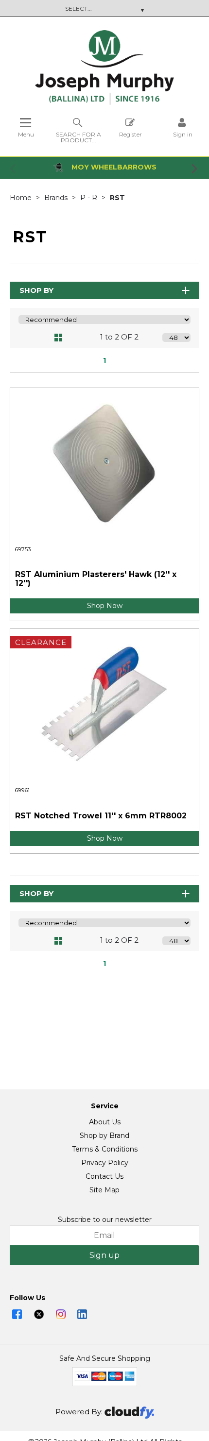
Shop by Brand (104, 1135)
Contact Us (104, 1176)
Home (22, 197)
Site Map (104, 1190)
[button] (13, 168)
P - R (89, 197)
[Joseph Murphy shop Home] (104, 102)
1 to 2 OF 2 (119, 336)
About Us (105, 1122)
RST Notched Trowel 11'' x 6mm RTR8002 (101, 815)
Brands (57, 197)
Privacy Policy (104, 1162)
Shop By (36, 290)
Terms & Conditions (105, 1149)
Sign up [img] (104, 1255)
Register (130, 134)
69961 (22, 790)
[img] (17, 1314)
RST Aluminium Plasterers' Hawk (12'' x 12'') (95, 579)
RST (117, 197)
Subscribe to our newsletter (105, 1219)
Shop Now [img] (104, 605)
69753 (23, 549)
